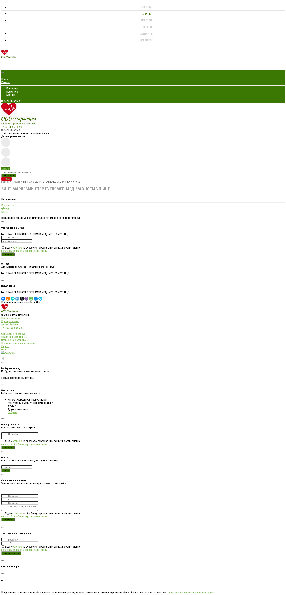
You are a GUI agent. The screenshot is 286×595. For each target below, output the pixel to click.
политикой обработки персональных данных (24, 250)
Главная (146, 7)
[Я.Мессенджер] (13, 299)
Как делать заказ (10, 318)
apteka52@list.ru (9, 324)
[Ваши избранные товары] (5, 152)
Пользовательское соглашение (18, 343)
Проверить (8, 447)
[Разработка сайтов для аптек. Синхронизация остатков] (8, 352)
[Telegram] (17, 299)
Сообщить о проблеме (13, 333)
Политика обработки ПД (14, 336)
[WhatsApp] (31, 299)
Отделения (146, 27)
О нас (4, 349)
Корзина (10, 94)
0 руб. (8, 179)
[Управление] (2, 358)
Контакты (146, 33)
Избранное (12, 91)
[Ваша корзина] (3, 66)
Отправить (8, 254)
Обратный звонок (10, 101)
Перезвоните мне (11, 553)
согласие (17, 247)
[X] (22, 299)
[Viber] (26, 299)
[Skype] (40, 299)
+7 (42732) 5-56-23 (11, 127)
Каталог (5, 82)
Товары (146, 13)
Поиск (4, 79)
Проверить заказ (10, 321)
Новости (146, 20)
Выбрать (12, 412)
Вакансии (146, 40)
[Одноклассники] (8, 299)
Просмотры (12, 88)
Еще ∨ (5, 346)
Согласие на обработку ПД (15, 340)
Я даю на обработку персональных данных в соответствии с (41, 249)
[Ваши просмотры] (5, 142)
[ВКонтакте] (3, 299)
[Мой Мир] (36, 299)
